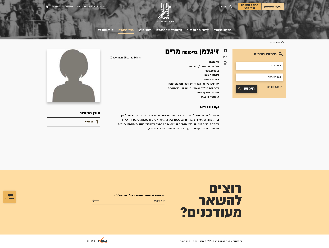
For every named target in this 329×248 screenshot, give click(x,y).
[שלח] (95, 200)
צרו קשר (69, 6)
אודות (195, 241)
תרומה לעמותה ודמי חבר (249, 6)
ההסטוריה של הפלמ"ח (169, 30)
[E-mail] (225, 57)
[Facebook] (225, 51)
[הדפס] (225, 63)
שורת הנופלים (106, 30)
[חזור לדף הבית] (282, 42)
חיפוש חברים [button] (265, 54)
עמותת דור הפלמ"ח (97, 6)
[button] (47, 6)
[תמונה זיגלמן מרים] (73, 75)
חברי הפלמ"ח (126, 30)
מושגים (89, 122)
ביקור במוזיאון (272, 7)
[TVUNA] (102, 240)
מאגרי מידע (145, 30)
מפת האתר (185, 241)
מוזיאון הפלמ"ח (222, 30)
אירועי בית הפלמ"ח (198, 30)
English (56, 6)
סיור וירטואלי (81, 6)
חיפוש (249, 89)
